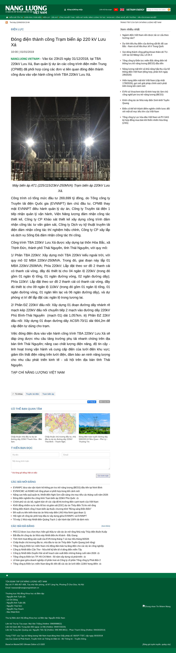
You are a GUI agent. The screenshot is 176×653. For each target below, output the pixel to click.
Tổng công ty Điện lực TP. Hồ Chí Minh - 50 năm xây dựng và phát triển (48, 557)
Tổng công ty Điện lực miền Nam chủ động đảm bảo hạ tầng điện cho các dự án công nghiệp (58, 546)
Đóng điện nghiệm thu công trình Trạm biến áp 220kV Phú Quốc (44, 498)
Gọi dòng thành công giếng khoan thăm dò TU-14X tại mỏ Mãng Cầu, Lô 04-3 (145, 53)
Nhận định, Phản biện (32, 17)
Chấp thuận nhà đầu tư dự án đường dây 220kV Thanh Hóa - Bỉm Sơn (26, 439)
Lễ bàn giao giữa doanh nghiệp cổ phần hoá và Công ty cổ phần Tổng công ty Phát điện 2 (57, 560)
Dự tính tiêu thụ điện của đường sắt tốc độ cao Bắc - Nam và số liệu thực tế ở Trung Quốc (145, 45)
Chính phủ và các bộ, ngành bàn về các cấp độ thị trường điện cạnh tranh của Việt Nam (55, 502)
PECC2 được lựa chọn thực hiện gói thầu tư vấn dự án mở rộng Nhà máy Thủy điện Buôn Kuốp (60, 532)
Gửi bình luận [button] (103, 476)
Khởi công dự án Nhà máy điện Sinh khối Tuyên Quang (145, 101)
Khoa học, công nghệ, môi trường (121, 17)
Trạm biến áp (48, 394)
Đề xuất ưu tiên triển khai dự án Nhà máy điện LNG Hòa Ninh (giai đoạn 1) (49, 512)
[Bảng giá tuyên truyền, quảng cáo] (156, 644)
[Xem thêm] (106, 526)
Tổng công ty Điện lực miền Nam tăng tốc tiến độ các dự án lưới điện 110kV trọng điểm (56, 564)
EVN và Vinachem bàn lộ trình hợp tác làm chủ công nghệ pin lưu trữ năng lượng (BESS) (145, 93)
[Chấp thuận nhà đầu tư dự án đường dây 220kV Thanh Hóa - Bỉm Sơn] (26, 423)
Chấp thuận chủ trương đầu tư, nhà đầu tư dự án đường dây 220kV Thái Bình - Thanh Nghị (60, 439)
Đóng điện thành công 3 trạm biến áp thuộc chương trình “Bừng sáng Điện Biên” (52, 509)
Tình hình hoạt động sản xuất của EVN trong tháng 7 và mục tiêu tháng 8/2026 (51, 539)
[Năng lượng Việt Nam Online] (26, 9)
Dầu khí (55, 17)
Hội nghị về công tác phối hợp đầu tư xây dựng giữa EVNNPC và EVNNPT (50, 516)
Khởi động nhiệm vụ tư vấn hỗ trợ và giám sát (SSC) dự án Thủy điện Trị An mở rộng (54, 505)
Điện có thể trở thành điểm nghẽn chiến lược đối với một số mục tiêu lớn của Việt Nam (146, 110)
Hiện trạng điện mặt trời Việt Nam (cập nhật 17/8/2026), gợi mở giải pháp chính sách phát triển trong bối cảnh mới (144, 83)
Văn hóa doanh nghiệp (147, 17)
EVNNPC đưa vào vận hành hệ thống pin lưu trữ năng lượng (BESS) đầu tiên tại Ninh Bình (57, 487)
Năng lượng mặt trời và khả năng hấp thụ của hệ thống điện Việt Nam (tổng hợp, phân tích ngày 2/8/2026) (146, 72)
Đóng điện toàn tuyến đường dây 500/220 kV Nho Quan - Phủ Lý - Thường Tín (93, 439)
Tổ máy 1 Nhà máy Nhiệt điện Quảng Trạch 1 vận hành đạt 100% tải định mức (51, 519)
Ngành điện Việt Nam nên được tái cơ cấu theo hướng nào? (145, 36)
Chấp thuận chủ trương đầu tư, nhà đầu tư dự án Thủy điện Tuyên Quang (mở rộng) (54, 542)
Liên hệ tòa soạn (105, 10)
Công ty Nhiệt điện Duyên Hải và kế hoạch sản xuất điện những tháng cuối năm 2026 (55, 553)
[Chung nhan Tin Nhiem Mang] (156, 606)
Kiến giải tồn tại (16, 17)
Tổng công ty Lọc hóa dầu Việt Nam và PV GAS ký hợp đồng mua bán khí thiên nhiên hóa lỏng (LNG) (145, 120)
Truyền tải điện (32, 394)
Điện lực (46, 17)
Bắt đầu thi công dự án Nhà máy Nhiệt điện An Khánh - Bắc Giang (45, 535)
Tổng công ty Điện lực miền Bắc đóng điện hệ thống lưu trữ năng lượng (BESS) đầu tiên (144, 62)
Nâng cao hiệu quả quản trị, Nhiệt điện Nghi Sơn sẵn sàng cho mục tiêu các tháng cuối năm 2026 (60, 495)
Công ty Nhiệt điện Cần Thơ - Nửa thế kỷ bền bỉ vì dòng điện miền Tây (47, 549)
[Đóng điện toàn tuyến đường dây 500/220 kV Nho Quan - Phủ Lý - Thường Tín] (94, 423)
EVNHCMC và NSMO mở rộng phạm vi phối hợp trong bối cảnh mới (46, 491)
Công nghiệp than (67, 17)
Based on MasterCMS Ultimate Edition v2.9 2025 (25, 644)
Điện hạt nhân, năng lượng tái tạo (90, 17)
